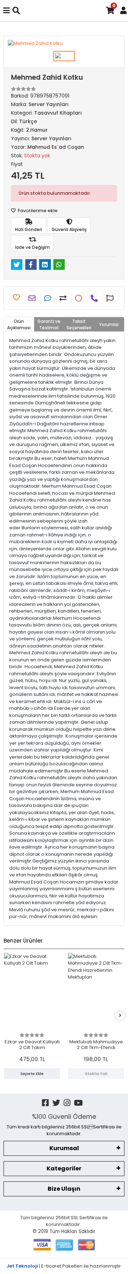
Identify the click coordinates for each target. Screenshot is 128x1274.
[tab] (19, 324)
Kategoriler (64, 1168)
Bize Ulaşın (64, 1189)
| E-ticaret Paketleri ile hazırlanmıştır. (64, 1266)
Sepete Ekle (32, 1073)
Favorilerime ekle (37, 210)
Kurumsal (64, 1148)
